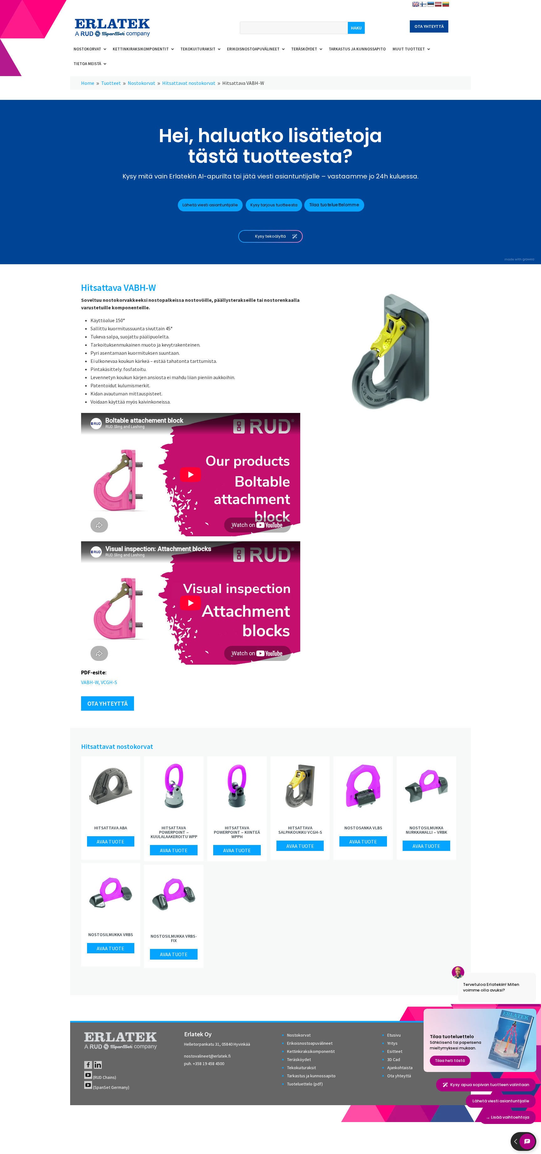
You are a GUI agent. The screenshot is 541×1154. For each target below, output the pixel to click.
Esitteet (394, 1051)
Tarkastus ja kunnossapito (311, 1076)
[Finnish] (423, 5)
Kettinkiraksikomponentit (311, 1051)
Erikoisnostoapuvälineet (309, 1043)
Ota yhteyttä (429, 26)
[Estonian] (430, 5)
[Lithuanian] (445, 5)
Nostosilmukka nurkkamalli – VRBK (426, 830)
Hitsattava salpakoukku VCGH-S (300, 830)
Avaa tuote (110, 841)
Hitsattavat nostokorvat (117, 746)
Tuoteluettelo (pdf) (305, 1084)
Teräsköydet (299, 1059)
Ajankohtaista (400, 1067)
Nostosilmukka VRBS (110, 934)
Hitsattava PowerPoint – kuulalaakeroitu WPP (174, 832)
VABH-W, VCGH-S (99, 682)
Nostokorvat (299, 1035)
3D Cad (393, 1059)
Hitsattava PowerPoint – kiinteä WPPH (237, 832)
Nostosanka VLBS (363, 828)
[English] (415, 5)
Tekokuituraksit (301, 1067)
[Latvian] (438, 5)
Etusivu (394, 1035)
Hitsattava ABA (110, 828)
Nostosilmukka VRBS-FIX (174, 938)
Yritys (392, 1043)
